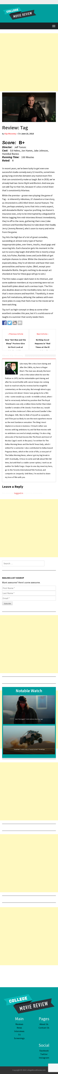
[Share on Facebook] (4, 323)
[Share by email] (20, 323)
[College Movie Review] (29, 1003)
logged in (18, 493)
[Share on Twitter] (9, 323)
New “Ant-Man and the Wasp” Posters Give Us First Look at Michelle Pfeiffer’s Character (15, 347)
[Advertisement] (29, 62)
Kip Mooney (10, 133)
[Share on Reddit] (15, 323)
